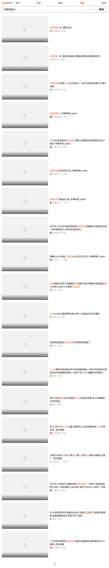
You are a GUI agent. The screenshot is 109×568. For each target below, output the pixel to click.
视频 (82, 3)
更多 (104, 3)
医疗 (39, 3)
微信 (61, 3)
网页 (18, 3)
